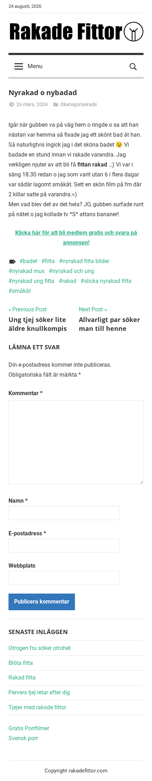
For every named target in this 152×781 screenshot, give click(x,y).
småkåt (21, 291)
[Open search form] (133, 66)
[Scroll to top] (139, 768)
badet (30, 261)
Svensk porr (23, 738)
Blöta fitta (20, 663)
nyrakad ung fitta (33, 281)
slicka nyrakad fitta (107, 281)
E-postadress (27, 533)
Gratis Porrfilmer (28, 728)
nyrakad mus (28, 271)
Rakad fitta (22, 677)
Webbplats (21, 565)
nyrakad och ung (73, 271)
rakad (69, 281)
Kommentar (25, 393)
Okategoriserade (78, 104)
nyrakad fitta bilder (86, 261)
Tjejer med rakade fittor (37, 707)
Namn (18, 500)
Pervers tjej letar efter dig (39, 692)
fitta (50, 261)
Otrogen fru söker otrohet (39, 648)
